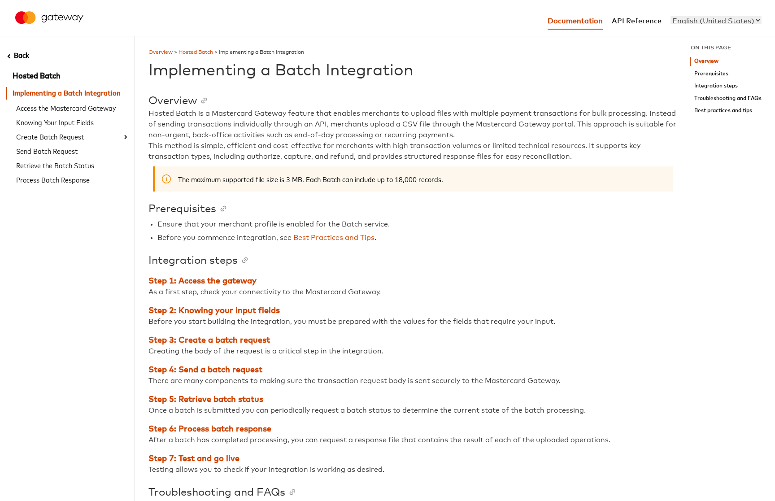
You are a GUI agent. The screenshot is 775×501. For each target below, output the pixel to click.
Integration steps (716, 86)
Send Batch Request (47, 151)
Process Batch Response (53, 179)
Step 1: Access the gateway (202, 281)
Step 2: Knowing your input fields (214, 311)
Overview (160, 52)
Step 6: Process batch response (209, 429)
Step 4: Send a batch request (205, 370)
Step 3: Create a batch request (209, 340)
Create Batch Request (50, 136)
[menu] (716, 20)
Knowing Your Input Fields (55, 122)
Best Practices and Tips (333, 237)
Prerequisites (711, 74)
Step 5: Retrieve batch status (205, 400)
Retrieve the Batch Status (55, 165)
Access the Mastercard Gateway (66, 108)
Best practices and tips (723, 110)
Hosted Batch (37, 76)
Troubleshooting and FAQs (728, 98)
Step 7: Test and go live (193, 459)
